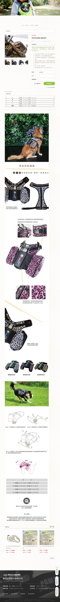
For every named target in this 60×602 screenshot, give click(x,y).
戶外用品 (31, 25)
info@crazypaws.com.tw (16, 588)
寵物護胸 (36, 25)
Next (53, 527)
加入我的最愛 (51, 87)
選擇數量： (34, 79)
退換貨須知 (31, 593)
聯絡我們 (5, 593)
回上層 (52, 558)
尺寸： (33, 75)
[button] (6, 45)
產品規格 (8, 93)
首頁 (23, 25)
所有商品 (26, 25)
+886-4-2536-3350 (41, 586)
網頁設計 (53, 600)
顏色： (33, 72)
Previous (51, 527)
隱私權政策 (14, 593)
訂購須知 (22, 593)
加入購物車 (37, 83)
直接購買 (49, 83)
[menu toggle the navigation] (56, 2)
